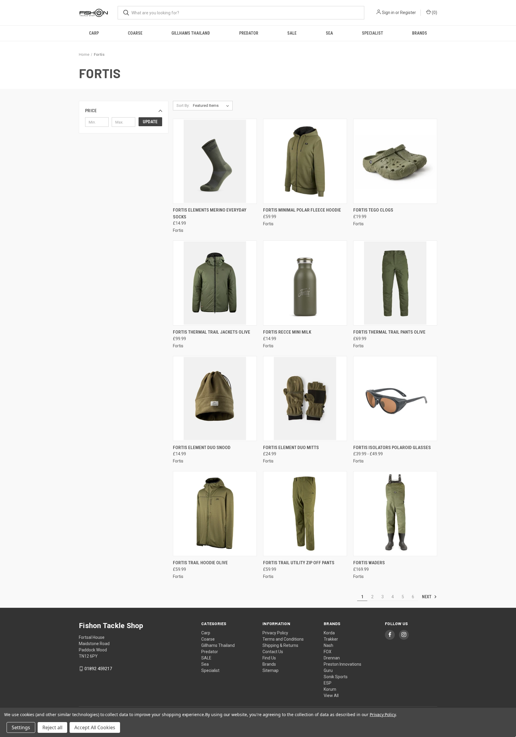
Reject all (52, 727)
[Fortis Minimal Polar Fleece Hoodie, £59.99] (305, 161)
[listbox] (212, 105)
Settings (21, 727)
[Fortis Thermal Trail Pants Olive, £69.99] (395, 283)
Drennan (332, 658)
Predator (248, 33)
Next (427, 596)
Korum (330, 689)
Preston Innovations (342, 664)
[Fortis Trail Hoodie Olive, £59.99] (215, 513)
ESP (327, 683)
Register (408, 12)
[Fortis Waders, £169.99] (395, 513)
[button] (123, 110)
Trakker (331, 639)
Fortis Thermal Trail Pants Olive (389, 332)
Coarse (135, 33)
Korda (329, 632)
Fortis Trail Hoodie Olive (200, 562)
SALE (292, 33)
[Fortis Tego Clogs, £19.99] (395, 161)
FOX (327, 651)
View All (331, 695)
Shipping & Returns (280, 645)
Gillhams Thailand (190, 33)
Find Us (269, 658)
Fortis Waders (369, 562)
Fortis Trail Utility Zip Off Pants (298, 562)
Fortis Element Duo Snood (202, 447)
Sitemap (270, 670)
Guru (328, 670)
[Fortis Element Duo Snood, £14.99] (215, 398)
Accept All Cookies (94, 727)
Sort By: (183, 105)
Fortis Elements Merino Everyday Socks (209, 213)
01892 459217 (98, 668)
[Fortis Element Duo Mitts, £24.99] (305, 398)
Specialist (372, 33)
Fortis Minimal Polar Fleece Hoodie (302, 210)
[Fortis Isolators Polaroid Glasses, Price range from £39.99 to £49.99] (395, 398)
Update (150, 121)
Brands (419, 33)
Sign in (388, 12)
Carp (94, 33)
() (434, 12)
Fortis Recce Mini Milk (287, 332)
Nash (328, 645)
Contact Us (272, 651)
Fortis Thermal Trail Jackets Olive (211, 332)
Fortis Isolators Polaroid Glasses (392, 447)
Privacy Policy (275, 632)
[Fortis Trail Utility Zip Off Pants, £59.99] (305, 513)
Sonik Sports (336, 676)
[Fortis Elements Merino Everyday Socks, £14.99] (215, 161)
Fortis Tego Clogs (373, 210)
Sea (329, 33)
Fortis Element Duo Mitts (291, 447)
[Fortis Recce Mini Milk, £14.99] (305, 283)
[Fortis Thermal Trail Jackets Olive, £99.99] (215, 283)
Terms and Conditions (283, 639)
